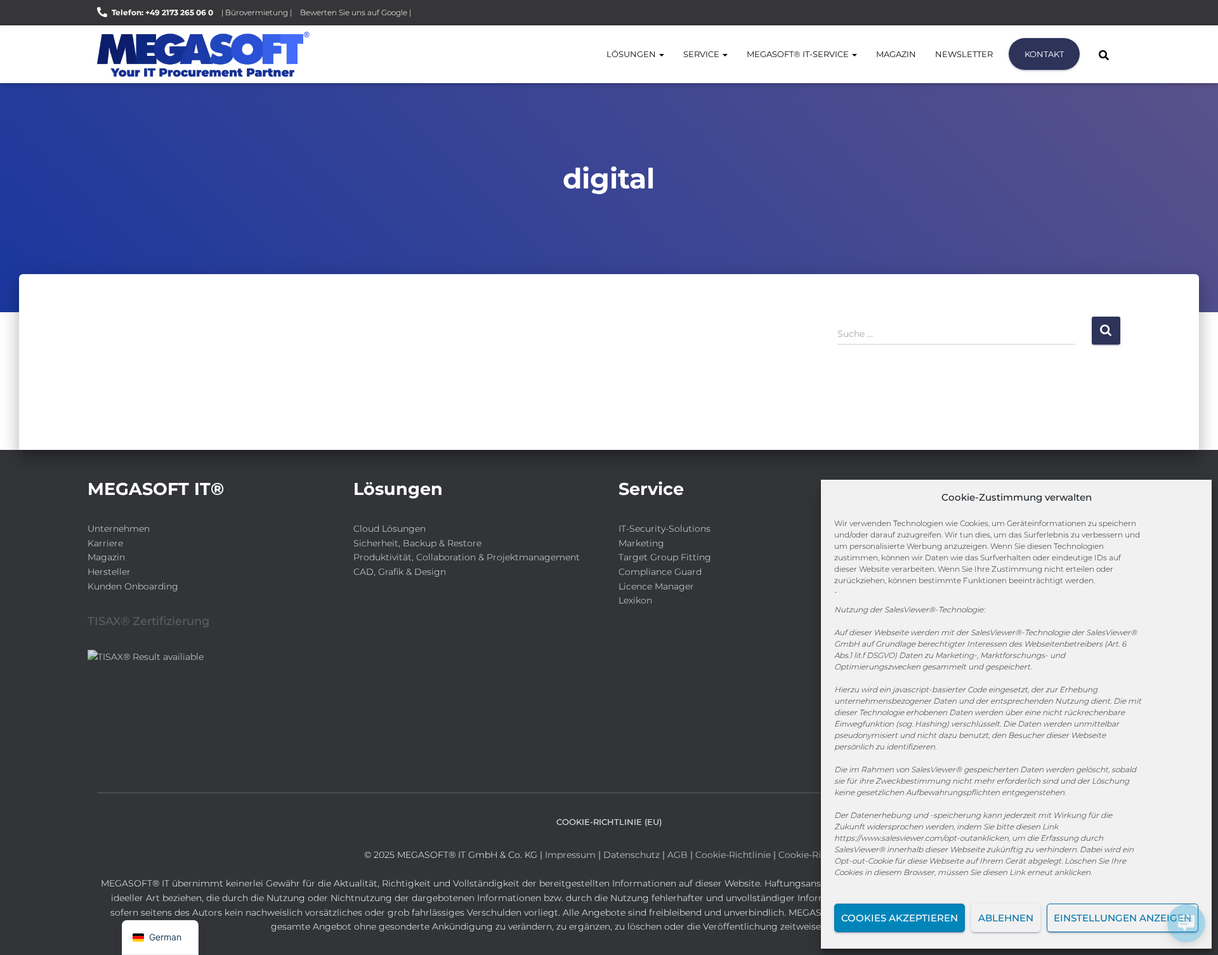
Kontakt (1044, 54)
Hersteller (109, 571)
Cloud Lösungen (389, 528)
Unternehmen (119, 528)
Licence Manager (656, 586)
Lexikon (635, 600)
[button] (661, 54)
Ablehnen (1005, 918)
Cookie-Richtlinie (734, 854)
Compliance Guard (660, 571)
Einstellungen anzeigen (1122, 918)
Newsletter (964, 54)
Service (702, 54)
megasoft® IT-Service (799, 54)
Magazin (896, 54)
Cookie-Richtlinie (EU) (609, 822)
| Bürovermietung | (256, 12)
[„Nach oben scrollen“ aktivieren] (26, 929)
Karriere (105, 543)
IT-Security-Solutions (664, 528)
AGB (677, 854)
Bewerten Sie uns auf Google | (355, 12)
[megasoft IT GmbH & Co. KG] (203, 54)
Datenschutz (631, 854)
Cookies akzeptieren (899, 918)
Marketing (641, 543)
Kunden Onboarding (133, 586)
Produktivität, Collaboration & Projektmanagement (466, 557)
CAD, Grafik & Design (399, 571)
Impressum (570, 854)
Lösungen (632, 54)
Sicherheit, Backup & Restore (417, 543)
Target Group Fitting (665, 557)
